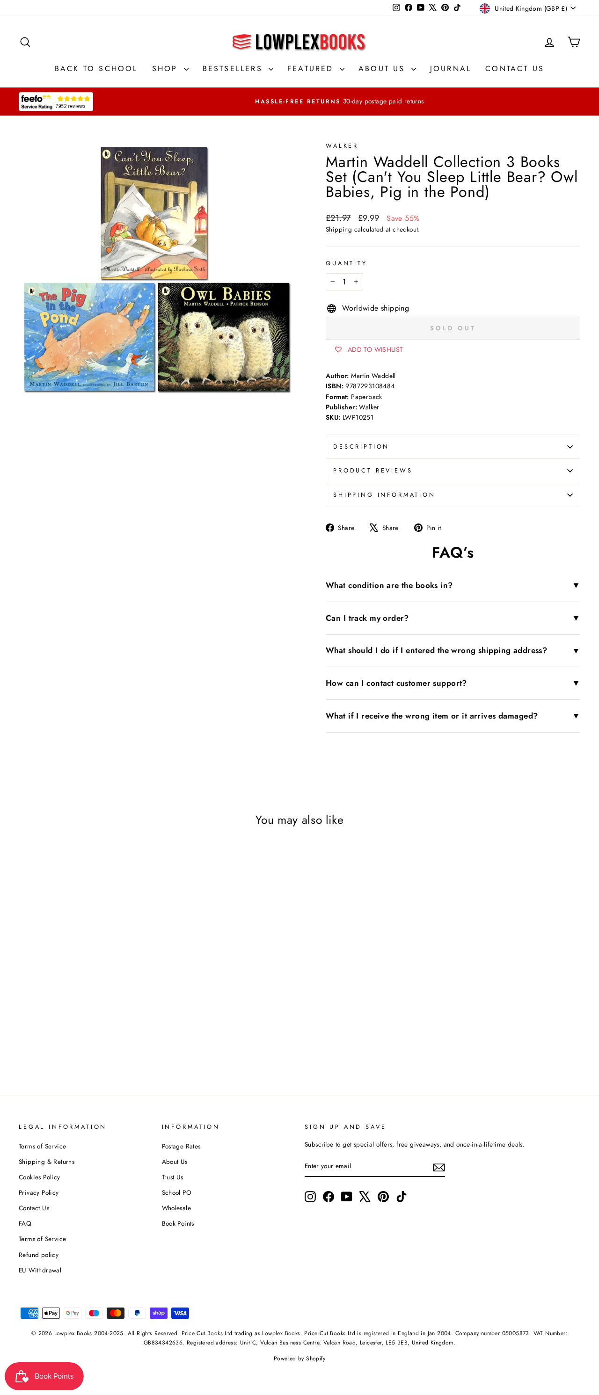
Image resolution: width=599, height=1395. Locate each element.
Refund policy (38, 1254)
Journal (450, 68)
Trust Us (172, 1177)
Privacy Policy (39, 1192)
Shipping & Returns (46, 1161)
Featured (312, 68)
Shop (167, 68)
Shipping (339, 229)
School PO (177, 1192)
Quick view (85, 970)
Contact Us (514, 68)
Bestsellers (234, 68)
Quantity (346, 263)
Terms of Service (42, 1146)
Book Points (178, 1223)
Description (361, 446)
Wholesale (176, 1208)
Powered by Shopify (299, 1358)
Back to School (96, 68)
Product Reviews (373, 470)
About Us (383, 68)
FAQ (25, 1223)
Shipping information (384, 494)
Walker (342, 145)
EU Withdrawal (40, 1270)
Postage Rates (181, 1146)
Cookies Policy (39, 1177)
